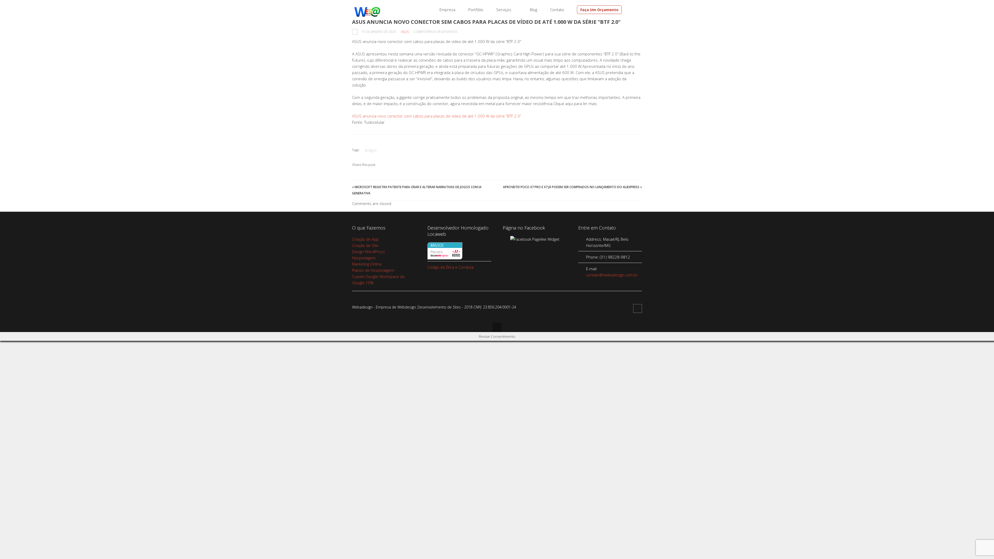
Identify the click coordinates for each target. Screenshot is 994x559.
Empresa (447, 9)
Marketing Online (367, 264)
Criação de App (365, 239)
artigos (371, 150)
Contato (557, 9)
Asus (405, 32)
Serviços (503, 9)
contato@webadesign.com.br (612, 274)
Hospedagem (364, 257)
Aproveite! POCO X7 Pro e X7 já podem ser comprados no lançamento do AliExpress (571, 187)
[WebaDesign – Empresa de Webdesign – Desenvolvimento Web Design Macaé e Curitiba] (367, 15)
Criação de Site (365, 245)
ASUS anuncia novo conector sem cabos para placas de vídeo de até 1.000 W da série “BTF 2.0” (436, 116)
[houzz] (633, 10)
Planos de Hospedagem (373, 270)
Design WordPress (368, 251)
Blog (533, 9)
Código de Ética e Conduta (450, 267)
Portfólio (475, 9)
